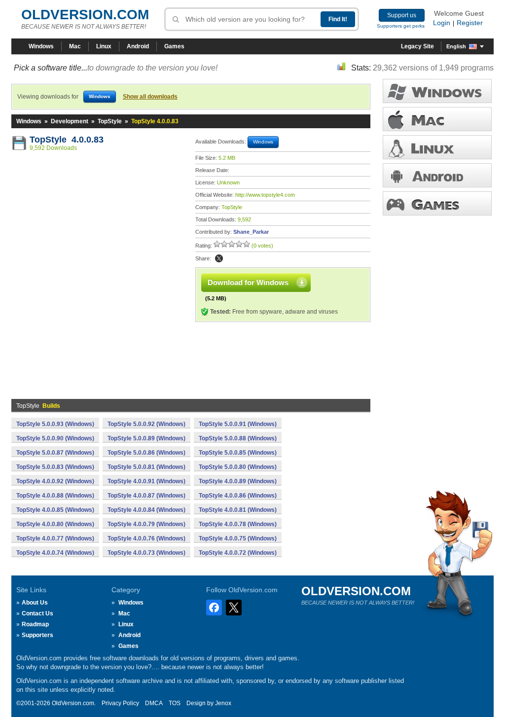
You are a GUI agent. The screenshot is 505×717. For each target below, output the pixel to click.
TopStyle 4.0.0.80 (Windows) (55, 524)
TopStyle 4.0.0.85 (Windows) (55, 509)
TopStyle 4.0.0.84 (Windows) (146, 509)
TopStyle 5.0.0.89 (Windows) (146, 438)
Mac (75, 46)
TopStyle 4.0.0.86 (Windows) (238, 495)
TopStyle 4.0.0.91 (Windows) (146, 481)
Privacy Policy (120, 703)
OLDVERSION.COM (85, 14)
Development (69, 121)
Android (138, 46)
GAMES (437, 203)
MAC (437, 119)
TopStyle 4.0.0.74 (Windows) (55, 552)
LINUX (437, 147)
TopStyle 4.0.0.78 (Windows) (238, 524)
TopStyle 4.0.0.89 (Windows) (238, 481)
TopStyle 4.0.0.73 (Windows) (146, 552)
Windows (41, 46)
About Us (35, 602)
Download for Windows (248, 282)
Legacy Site (417, 46)
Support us (401, 15)
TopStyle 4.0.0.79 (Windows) (146, 524)
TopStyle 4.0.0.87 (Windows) (146, 495)
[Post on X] (219, 258)
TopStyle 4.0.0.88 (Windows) (55, 495)
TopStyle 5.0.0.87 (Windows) (55, 452)
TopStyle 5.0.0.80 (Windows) (238, 467)
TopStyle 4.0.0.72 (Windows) (238, 552)
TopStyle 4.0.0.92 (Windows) (55, 481)
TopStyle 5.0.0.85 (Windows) (238, 452)
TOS (174, 703)
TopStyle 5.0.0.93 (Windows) (55, 424)
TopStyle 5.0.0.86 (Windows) (146, 452)
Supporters (37, 635)
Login (441, 23)
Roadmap (35, 624)
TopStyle (110, 121)
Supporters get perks (401, 26)
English (456, 46)
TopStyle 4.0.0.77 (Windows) (55, 538)
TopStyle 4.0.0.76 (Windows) (146, 538)
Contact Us (37, 613)
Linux (103, 46)
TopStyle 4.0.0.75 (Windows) (238, 538)
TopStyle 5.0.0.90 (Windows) (55, 438)
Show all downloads (150, 96)
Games (174, 46)
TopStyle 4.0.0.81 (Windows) (238, 509)
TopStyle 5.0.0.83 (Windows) (55, 467)
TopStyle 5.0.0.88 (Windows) (238, 438)
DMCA (154, 703)
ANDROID (437, 175)
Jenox (223, 703)
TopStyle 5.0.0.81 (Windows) (146, 467)
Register (470, 23)
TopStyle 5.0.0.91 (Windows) (238, 424)
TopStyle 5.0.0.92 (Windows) (146, 424)
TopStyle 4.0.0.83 (67, 139)
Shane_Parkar (251, 232)
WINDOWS (437, 91)
